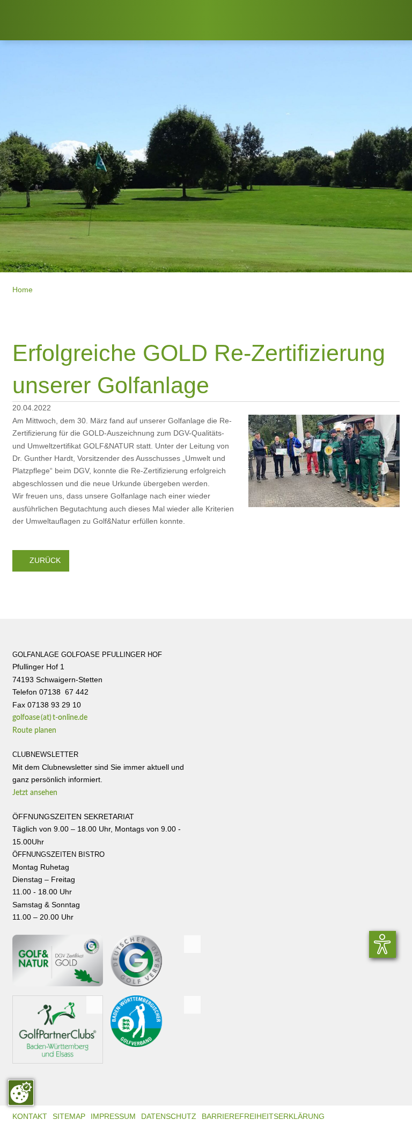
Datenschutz (168, 1116)
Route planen (39, 730)
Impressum (113, 1116)
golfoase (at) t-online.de (49, 717)
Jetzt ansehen (39, 793)
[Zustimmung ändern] (21, 1093)
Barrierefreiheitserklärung (263, 1116)
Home (22, 290)
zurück (41, 560)
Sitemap (69, 1116)
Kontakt (29, 1116)
